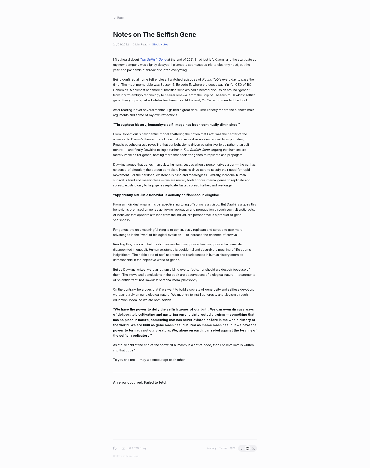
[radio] (242, 448)
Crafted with (126, 456)
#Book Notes (160, 44)
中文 (233, 448)
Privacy (211, 448)
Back (120, 18)
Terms (223, 448)
